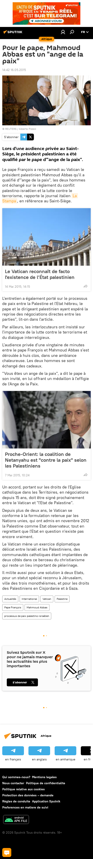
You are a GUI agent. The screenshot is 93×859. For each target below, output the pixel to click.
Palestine (62, 599)
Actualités (10, 599)
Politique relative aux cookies (23, 789)
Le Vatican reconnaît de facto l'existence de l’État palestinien (39, 274)
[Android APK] (16, 820)
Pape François (12, 607)
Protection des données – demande (27, 795)
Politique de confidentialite (45, 783)
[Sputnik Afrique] (13, 34)
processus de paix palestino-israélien (26, 616)
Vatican (46, 599)
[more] (85, 286)
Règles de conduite (16, 801)
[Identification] (62, 31)
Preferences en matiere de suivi (25, 807)
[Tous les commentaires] (6, 852)
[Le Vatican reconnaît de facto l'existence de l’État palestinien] (46, 237)
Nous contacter (13, 783)
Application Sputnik (46, 801)
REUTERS (10, 128)
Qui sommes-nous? (16, 777)
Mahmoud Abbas (37, 607)
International (29, 599)
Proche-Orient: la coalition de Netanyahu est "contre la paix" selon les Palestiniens (45, 460)
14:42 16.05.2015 (14, 70)
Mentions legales (44, 777)
